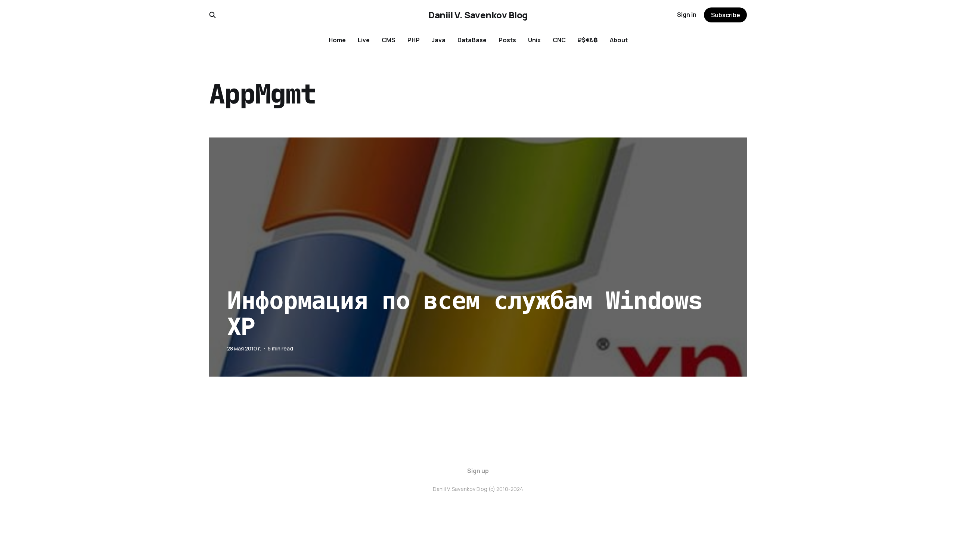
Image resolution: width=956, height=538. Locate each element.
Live (364, 40)
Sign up (478, 471)
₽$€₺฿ (588, 40)
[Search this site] (212, 15)
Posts (507, 40)
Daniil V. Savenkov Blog (478, 14)
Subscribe (725, 15)
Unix (534, 40)
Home (337, 40)
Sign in (686, 14)
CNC (559, 40)
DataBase (472, 40)
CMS (388, 40)
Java (439, 40)
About (619, 40)
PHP (413, 40)
